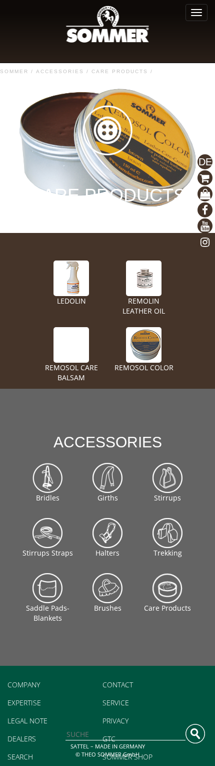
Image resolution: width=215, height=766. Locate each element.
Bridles (48, 497)
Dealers (22, 738)
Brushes (108, 608)
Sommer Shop (127, 756)
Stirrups (167, 497)
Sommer (14, 71)
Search (20, 756)
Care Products (120, 71)
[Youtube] (205, 225)
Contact (117, 684)
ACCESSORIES (60, 71)
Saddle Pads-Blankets (48, 613)
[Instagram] (205, 241)
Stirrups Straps (47, 553)
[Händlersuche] (205, 177)
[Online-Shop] (205, 193)
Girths (108, 497)
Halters (108, 553)
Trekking (168, 553)
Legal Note (28, 720)
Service (115, 702)
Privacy (115, 720)
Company (24, 684)
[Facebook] (205, 209)
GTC (109, 738)
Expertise (24, 702)
